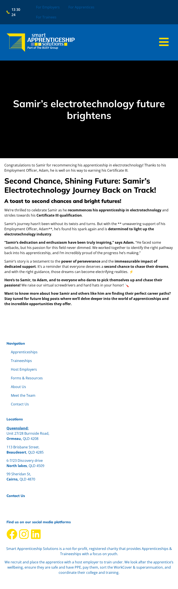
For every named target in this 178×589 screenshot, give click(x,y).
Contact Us (20, 404)
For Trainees (46, 17)
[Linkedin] (35, 534)
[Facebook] (12, 534)
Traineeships (21, 360)
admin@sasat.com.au (24, 504)
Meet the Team (23, 395)
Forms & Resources (27, 378)
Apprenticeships (24, 352)
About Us (18, 386)
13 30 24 (13, 510)
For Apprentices (81, 7)
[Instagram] (23, 534)
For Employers (48, 7)
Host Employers (24, 369)
